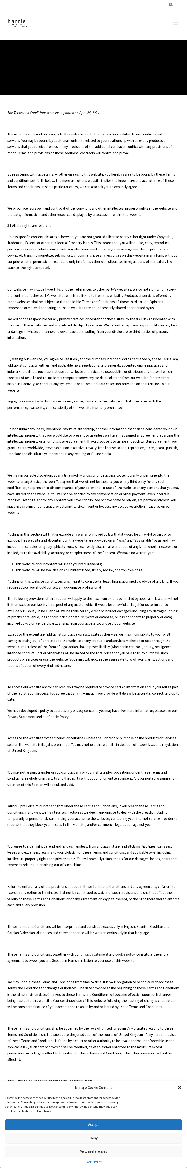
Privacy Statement (21, 716)
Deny (94, 1138)
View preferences (93, 1151)
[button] (179, 1087)
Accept (93, 1124)
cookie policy (125, 954)
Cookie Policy (93, 1162)
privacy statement (94, 954)
